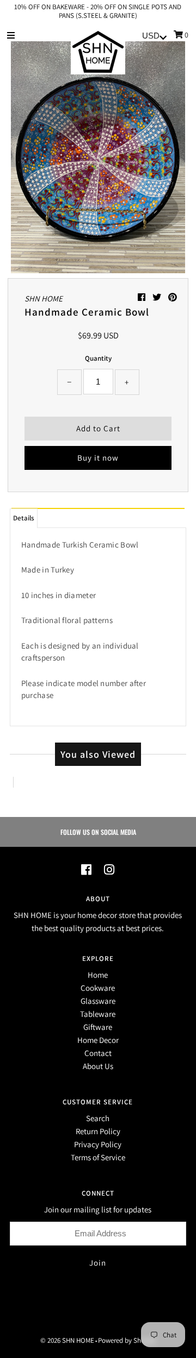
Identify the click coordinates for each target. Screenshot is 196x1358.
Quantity (98, 358)
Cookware (98, 988)
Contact (98, 1053)
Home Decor (98, 1040)
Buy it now (98, 457)
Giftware (97, 1027)
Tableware (97, 1014)
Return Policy (98, 1131)
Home (98, 975)
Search (97, 1118)
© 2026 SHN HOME (67, 1340)
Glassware (98, 1001)
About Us (98, 1066)
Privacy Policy (97, 1144)
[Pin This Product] (172, 297)
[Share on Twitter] (157, 297)
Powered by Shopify (127, 1340)
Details (23, 518)
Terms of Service (98, 1157)
